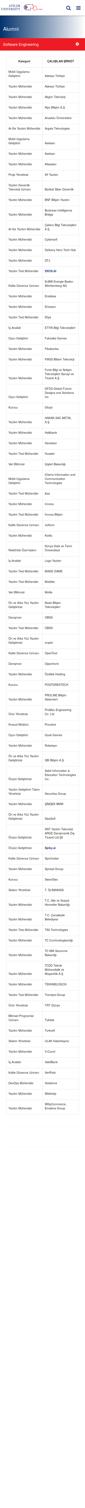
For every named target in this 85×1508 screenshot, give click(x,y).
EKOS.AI (50, 271)
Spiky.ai (50, 848)
